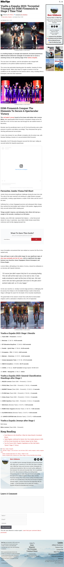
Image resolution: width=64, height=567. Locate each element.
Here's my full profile (55, 24)
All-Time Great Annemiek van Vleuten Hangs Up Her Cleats (20, 441)
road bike (4, 450)
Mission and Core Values (55, 554)
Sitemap (60, 558)
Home (32, 545)
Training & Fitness (32, 551)
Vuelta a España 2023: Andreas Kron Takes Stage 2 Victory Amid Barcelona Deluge (21, 455)
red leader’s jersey (8, 117)
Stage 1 (9, 450)
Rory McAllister (24, 14)
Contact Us (60, 549)
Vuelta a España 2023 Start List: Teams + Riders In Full (15, 453)
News (3, 17)
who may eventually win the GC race (11, 258)
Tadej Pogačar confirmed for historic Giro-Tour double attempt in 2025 (23, 439)
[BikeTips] (5, 1)
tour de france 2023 (23, 450)
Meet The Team (58, 552)
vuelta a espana (32, 450)
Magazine (32, 547)
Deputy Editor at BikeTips (54, 17)
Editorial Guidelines (57, 556)
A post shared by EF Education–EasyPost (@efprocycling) (21, 187)
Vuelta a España (8, 17)
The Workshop (32, 549)
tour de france (14, 450)
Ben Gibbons (11, 14)
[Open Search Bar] (60, 1)
